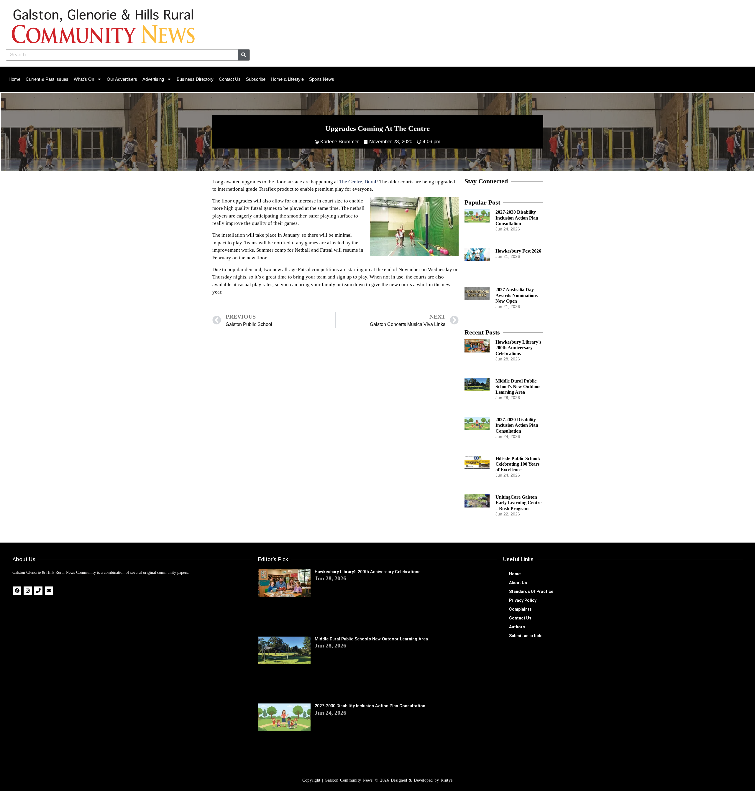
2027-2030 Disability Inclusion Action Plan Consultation (516, 218)
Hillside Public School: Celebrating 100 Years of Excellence (517, 464)
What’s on (84, 79)
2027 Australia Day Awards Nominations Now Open (516, 295)
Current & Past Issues (47, 79)
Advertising (153, 79)
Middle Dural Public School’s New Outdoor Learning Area (517, 386)
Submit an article (525, 635)
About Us (518, 582)
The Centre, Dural (357, 181)
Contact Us (230, 79)
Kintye (447, 780)
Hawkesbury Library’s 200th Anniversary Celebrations (518, 348)
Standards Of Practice (531, 591)
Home (14, 79)
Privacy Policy (522, 600)
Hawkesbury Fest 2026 (518, 250)
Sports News (321, 79)
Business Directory (195, 79)
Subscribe (255, 79)
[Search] (244, 55)
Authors (517, 626)
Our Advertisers (122, 79)
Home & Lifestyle (287, 79)
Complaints (520, 609)
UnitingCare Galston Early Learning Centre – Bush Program (518, 503)
